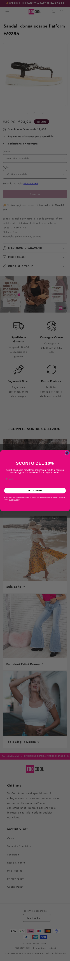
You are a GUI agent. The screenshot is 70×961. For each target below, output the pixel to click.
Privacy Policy (14, 500)
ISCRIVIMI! (35, 490)
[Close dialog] (67, 453)
